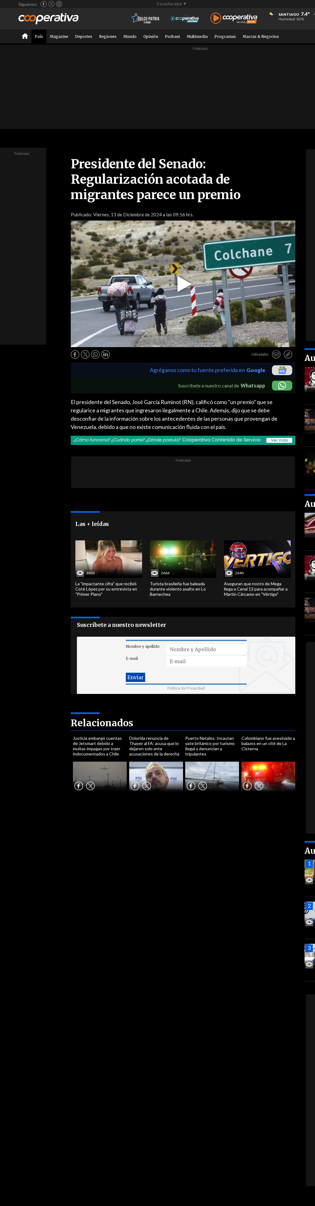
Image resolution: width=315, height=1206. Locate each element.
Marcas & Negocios (261, 36)
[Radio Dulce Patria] (145, 18)
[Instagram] (59, 4)
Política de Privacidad (186, 688)
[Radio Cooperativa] (233, 19)
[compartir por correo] (276, 354)
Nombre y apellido (143, 646)
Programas (225, 36)
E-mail (132, 658)
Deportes (83, 36)
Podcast (172, 36)
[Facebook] (44, 4)
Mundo (130, 36)
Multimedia (197, 36)
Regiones (108, 36)
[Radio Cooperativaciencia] (184, 18)
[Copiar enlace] (288, 354)
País (39, 36)
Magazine (59, 36)
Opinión (150, 36)
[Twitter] (51, 4)
